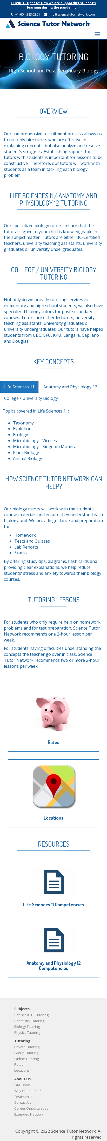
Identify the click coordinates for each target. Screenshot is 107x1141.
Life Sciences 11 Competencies (53, 904)
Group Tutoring (26, 1052)
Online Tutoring (26, 1058)
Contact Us (22, 1102)
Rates (53, 742)
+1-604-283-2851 (27, 14)
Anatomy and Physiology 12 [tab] (70, 387)
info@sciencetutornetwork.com (72, 14)
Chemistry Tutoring (29, 1020)
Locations (53, 818)
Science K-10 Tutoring (31, 1014)
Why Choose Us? (27, 1090)
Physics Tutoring (27, 1032)
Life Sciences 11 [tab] (19, 387)
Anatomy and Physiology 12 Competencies (53, 965)
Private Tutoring (26, 1046)
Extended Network (28, 1114)
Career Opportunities (31, 1108)
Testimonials (24, 1096)
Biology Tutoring (27, 1026)
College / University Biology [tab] (31, 398)
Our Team (22, 1084)
